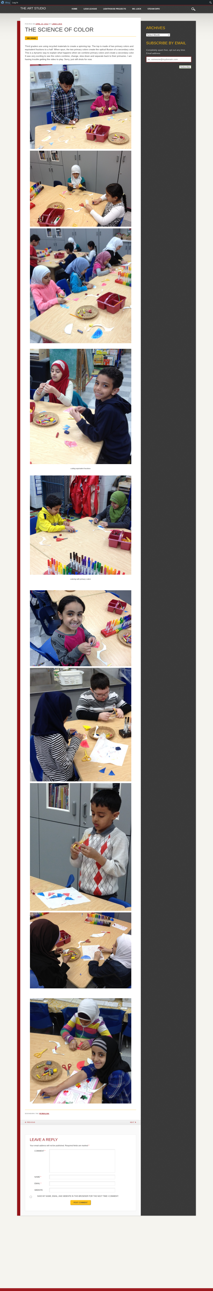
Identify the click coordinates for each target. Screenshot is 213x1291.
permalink (44, 1113)
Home (74, 9)
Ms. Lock (136, 9)
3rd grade (31, 38)
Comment (39, 1151)
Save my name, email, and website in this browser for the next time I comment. (78, 1196)
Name (37, 1177)
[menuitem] (5, 2)
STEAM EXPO (154, 9)
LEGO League (90, 9)
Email (37, 1183)
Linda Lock (57, 24)
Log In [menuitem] (15, 2)
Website (38, 1190)
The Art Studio (33, 8)
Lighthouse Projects (114, 9)
